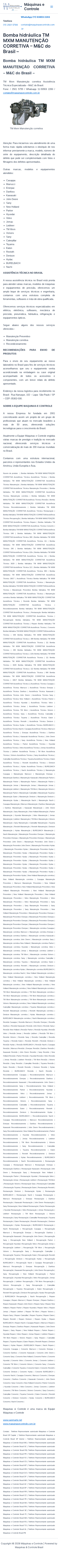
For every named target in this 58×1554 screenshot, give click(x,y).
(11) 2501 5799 (10, 25)
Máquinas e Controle (34, 6)
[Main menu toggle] (51, 6)
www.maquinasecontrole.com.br (19, 1424)
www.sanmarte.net (12, 1420)
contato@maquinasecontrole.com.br (21, 93)
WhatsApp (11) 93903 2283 (35, 17)
